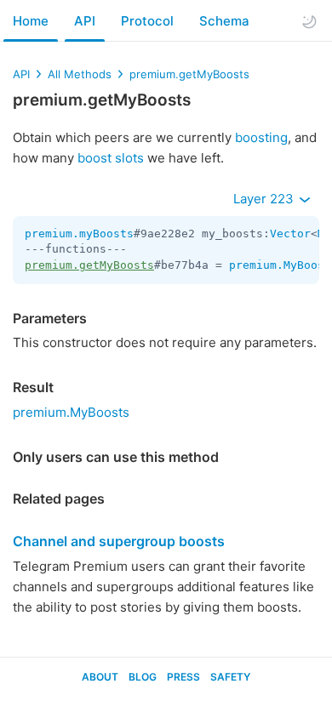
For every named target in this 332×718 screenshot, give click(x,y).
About (100, 676)
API (84, 21)
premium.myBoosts (79, 233)
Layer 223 (265, 199)
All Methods (80, 74)
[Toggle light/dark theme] (309, 21)
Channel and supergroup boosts (119, 541)
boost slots (110, 158)
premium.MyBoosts (71, 412)
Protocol (147, 21)
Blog (143, 676)
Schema (224, 21)
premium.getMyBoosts (189, 74)
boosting (261, 137)
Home (31, 21)
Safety (230, 676)
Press (183, 676)
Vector (290, 233)
